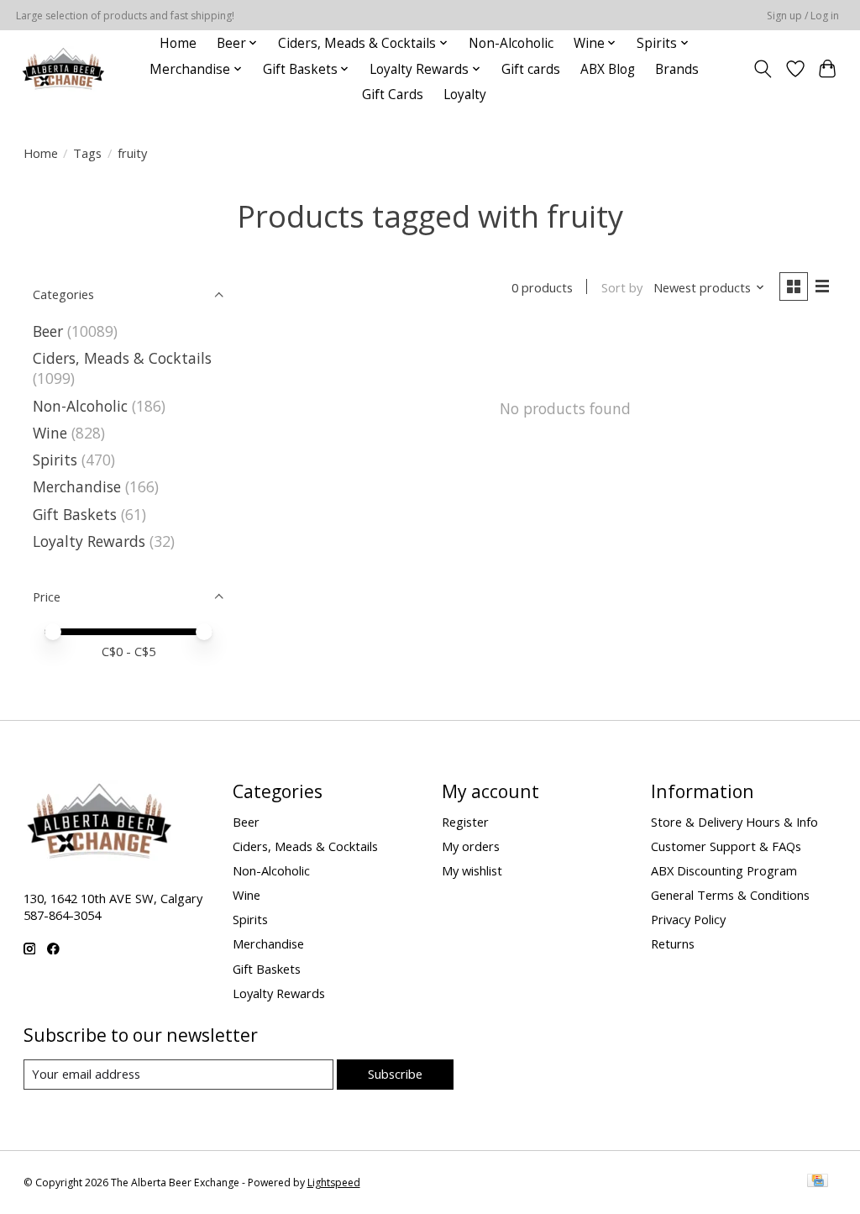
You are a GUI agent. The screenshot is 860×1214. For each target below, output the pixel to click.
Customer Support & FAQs (726, 846)
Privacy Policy (688, 919)
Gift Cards (392, 94)
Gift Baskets (75, 514)
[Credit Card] (817, 1182)
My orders (471, 846)
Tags (87, 153)
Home (178, 43)
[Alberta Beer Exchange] (63, 69)
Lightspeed (333, 1182)
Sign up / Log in (803, 15)
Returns (673, 943)
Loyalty (464, 94)
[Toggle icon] (762, 69)
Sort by (621, 287)
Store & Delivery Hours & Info (734, 821)
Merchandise (77, 486)
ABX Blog (607, 69)
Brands (677, 69)
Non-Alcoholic (511, 43)
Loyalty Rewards (89, 541)
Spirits (55, 459)
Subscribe (395, 1073)
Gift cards (530, 69)
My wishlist (472, 870)
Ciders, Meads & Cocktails (122, 358)
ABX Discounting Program (724, 870)
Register (465, 821)
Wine (50, 433)
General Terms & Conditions (730, 894)
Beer (48, 331)
